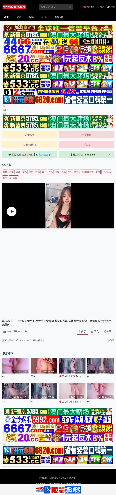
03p (33, 376)
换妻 (5, 177)
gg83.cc (90, 154)
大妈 (50, 172)
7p (32, 401)
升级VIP (59, 17)
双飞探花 (14, 177)
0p (3, 376)
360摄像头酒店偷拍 (90, 172)
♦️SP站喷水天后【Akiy (70, 376)
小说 (44, 17)
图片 (31, 17)
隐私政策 (54, 478)
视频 (19, 17)
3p (3, 401)
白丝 (31, 172)
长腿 (63, 172)
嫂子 (44, 172)
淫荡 (57, 172)
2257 (63, 478)
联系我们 (73, 478)
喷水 (76, 172)
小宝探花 (106, 172)
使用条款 (43, 478)
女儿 (25, 172)
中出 (70, 172)
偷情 (5, 172)
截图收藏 (22, 154)
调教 (18, 172)
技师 (37, 172)
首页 (6, 17)
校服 (12, 172)
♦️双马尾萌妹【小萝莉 (70, 401)
